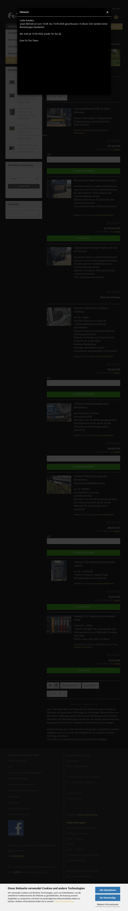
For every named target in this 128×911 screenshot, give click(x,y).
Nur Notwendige (108, 897)
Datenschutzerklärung (64, 901)
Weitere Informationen (107, 904)
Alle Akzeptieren (108, 890)
